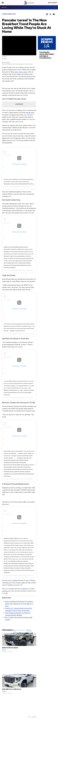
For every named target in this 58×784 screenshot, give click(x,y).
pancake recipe (30, 112)
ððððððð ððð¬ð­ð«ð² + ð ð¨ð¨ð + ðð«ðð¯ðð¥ (22, 270)
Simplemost (25, 589)
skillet (23, 583)
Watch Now (52, 2)
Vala (13, 479)
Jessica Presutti (15, 333)
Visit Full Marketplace (29, 630)
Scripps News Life (9, 14)
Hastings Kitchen (16, 186)
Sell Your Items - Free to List (19, 631)
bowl (21, 133)
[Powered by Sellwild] (34, 716)
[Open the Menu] (2, 2)
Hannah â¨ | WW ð (16, 397)
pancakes (12, 125)
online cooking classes (20, 72)
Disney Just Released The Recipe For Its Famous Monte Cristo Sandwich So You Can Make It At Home (19, 603)
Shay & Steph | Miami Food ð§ (19, 575)
